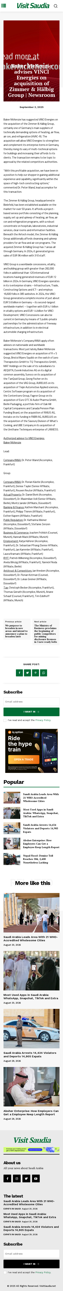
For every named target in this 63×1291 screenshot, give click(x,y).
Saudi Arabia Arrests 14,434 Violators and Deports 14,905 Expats (40, 828)
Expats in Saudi (12, 1209)
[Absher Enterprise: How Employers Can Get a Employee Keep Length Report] (12, 844)
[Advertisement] (31, 35)
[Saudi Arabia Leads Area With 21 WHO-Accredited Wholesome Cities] (12, 798)
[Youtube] (36, 1178)
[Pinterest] (35, 672)
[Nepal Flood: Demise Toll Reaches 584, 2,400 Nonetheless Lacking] (12, 859)
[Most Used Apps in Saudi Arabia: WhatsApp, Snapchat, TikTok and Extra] (12, 813)
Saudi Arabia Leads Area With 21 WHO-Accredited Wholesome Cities (41, 797)
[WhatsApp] (43, 672)
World (31, 59)
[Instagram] (17, 1178)
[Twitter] (27, 672)
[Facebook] (19, 672)
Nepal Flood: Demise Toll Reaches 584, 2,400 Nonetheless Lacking (38, 859)
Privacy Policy (42, 720)
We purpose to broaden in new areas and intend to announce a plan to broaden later (16, 631)
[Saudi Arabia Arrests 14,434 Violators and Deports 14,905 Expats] (12, 828)
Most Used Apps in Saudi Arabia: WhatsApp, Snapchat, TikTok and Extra (41, 813)
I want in (29, 711)
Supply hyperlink (14, 609)
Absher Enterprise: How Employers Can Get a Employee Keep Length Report (41, 844)
